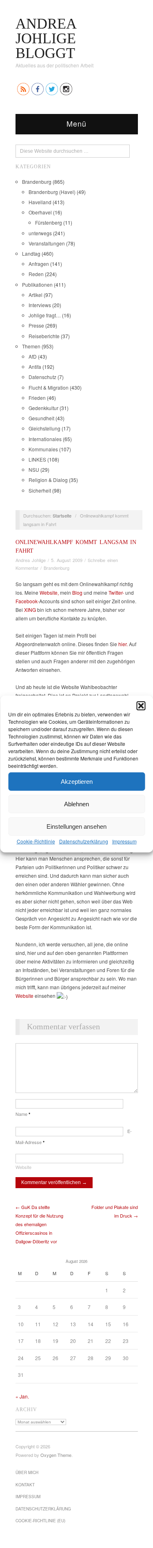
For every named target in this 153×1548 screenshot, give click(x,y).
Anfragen (39, 263)
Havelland (40, 202)
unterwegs (40, 233)
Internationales (45, 438)
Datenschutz (42, 376)
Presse (36, 325)
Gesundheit (41, 418)
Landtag (31, 253)
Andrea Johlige (31, 560)
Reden (36, 273)
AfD (33, 356)
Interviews (40, 304)
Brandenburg (36, 181)
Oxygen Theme (55, 1455)
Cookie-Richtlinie (36, 841)
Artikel (35, 294)
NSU (34, 469)
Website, (49, 592)
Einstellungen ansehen (76, 826)
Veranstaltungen (47, 243)
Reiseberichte (44, 335)
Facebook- (27, 601)
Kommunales (43, 449)
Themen (31, 346)
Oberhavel (40, 212)
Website (24, 995)
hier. (123, 643)
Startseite (62, 515)
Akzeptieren (77, 781)
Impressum (124, 841)
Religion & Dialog (48, 479)
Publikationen (37, 284)
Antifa (35, 366)
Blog (77, 592)
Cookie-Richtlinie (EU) (40, 1520)
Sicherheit (40, 490)
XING (30, 609)
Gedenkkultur (43, 407)
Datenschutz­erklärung (83, 841)
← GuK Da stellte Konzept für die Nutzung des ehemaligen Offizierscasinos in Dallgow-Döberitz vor (39, 1224)
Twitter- (116, 592)
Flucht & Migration (49, 387)
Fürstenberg (48, 222)
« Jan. (22, 1396)
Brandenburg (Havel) (52, 191)
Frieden (37, 397)
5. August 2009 (66, 560)
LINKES (37, 459)
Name (23, 1114)
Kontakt (25, 1485)
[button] (141, 706)
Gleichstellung (44, 428)
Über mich (27, 1472)
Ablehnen (76, 803)
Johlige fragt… (45, 315)
